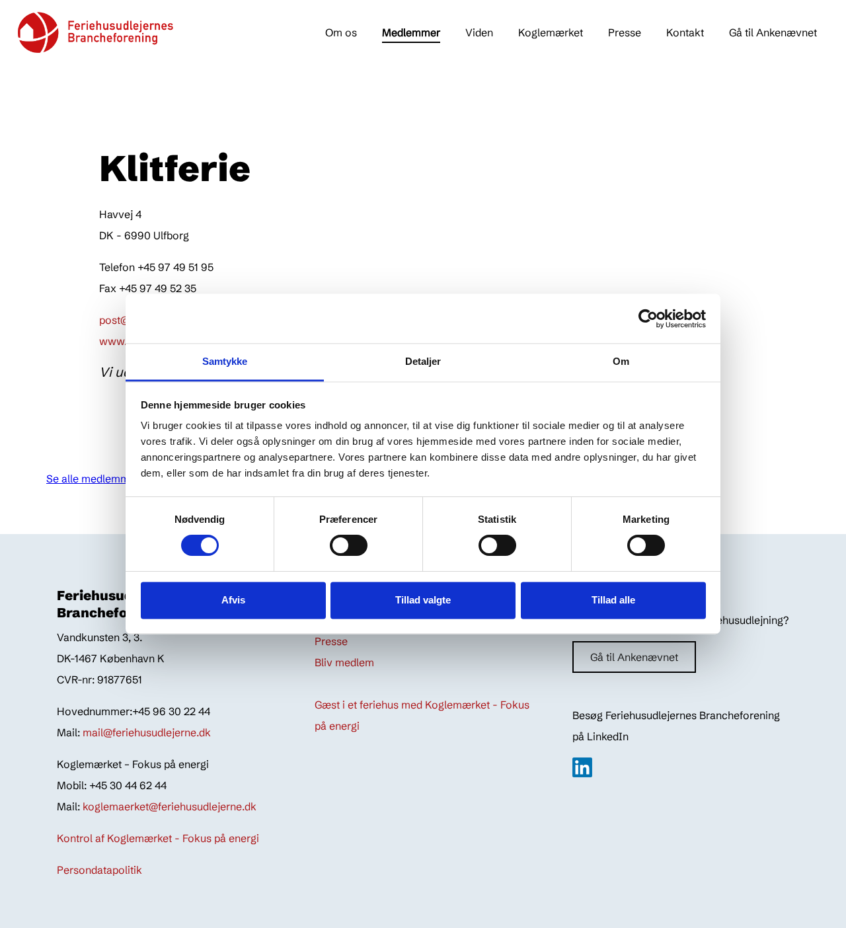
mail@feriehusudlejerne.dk (147, 732)
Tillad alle (613, 599)
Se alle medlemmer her (102, 478)
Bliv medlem (344, 662)
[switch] (336, 545)
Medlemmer (411, 32)
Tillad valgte (423, 599)
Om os (341, 32)
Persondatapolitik (99, 869)
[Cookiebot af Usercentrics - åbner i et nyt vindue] (648, 319)
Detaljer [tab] (423, 361)
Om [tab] (621, 361)
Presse (624, 32)
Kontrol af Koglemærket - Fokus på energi (158, 838)
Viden (479, 32)
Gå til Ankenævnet (773, 32)
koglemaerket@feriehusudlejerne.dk (169, 806)
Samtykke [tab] (225, 361)
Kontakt (685, 32)
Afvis (233, 599)
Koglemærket (550, 32)
